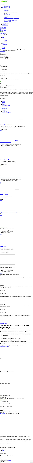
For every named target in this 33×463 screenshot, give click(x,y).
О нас (3, 4)
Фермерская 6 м (6, 16)
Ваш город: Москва (3, 27)
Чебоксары (3, 449)
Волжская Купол (6, 10)
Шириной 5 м (4, 109)
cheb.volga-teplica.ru (3, 411)
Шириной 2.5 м (4, 108)
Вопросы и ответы (5, 25)
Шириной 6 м (4, 110)
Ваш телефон (2, 458)
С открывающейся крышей (6, 105)
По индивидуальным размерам (6, 112)
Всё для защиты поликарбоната (8, 22)
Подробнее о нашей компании (4, 346)
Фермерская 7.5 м (6, 17)
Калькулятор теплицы (5, 23)
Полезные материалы (7, 6)
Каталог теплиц (2, 51)
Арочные (3, 102)
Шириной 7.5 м (4, 111)
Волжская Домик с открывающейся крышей (10, 12)
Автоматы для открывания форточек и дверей (10, 20)
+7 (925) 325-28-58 (3, 33)
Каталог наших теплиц (3, 323)
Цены (1, 130)
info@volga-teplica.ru (3, 400)
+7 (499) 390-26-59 (3, 28)
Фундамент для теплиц (7, 21)
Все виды (3, 101)
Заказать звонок (2, 29)
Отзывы (5, 5)
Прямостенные (4, 104)
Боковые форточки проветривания (9, 19)
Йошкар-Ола (4, 450)
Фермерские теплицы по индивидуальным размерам (11, 18)
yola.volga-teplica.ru (3, 413)
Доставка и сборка (4, 24)
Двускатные (4, 103)
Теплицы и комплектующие (6, 7)
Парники (3, 106)
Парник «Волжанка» (7, 14)
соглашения (9, 460)
